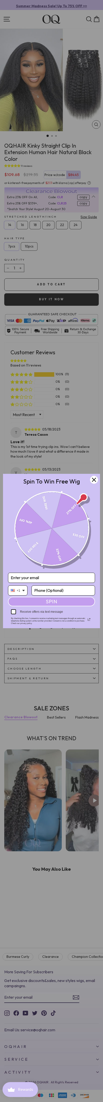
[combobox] (18, 590)
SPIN (51, 601)
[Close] (94, 480)
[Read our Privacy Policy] (89, 619)
